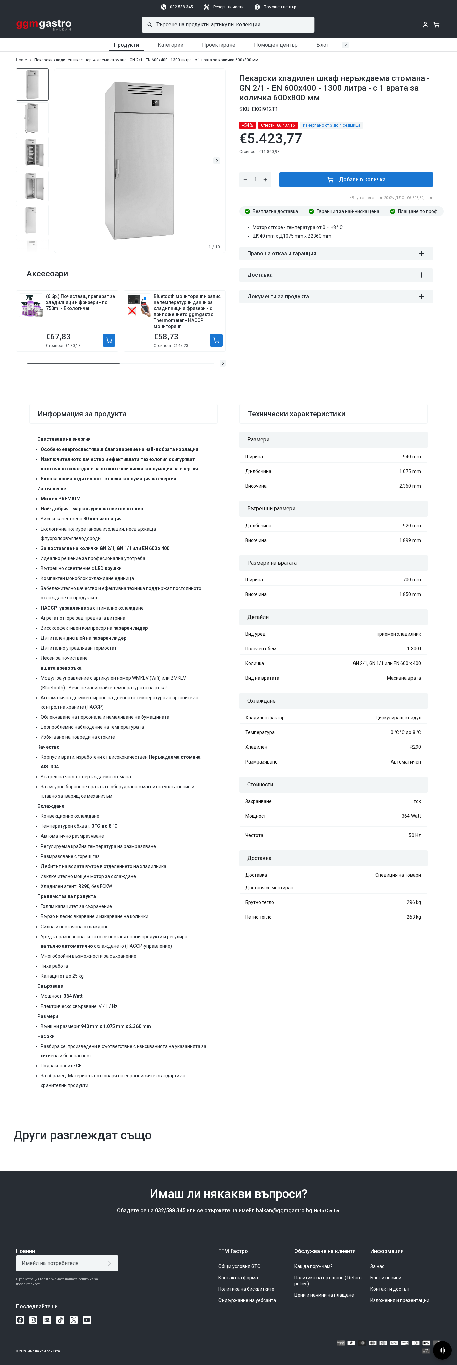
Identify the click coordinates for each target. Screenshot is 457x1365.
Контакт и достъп (389, 1289)
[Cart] (436, 24)
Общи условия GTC (239, 1266)
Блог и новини (385, 1277)
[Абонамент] (110, 1263)
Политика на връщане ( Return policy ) (328, 1280)
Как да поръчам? (313, 1266)
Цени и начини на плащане (324, 1295)
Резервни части (228, 7)
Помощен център (280, 7)
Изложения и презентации (399, 1300)
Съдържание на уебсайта (247, 1300)
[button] (223, 363)
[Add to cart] (109, 340)
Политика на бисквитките (246, 1289)
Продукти (126, 45)
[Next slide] (216, 160)
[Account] (425, 25)
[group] (32, 84)
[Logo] (44, 24)
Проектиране (218, 45)
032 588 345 (181, 7)
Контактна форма (238, 1277)
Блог (322, 45)
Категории (170, 45)
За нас (377, 1266)
